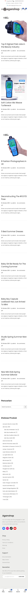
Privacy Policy (6, 540)
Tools (4, 499)
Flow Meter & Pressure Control (11, 446)
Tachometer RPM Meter (9, 494)
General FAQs (6, 562)
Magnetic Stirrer (7, 457)
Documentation (6, 557)
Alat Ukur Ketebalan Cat (10, 429)
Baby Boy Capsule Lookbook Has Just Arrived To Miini (13, 302)
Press (3, 548)
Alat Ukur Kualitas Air (9, 432)
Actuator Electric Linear (9, 424)
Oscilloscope (6, 466)
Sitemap (4, 545)
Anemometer (6, 441)
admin (14, 51)
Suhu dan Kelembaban (9, 491)
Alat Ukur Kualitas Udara (10, 435)
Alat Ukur (5, 427)
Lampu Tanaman (7, 449)
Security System (7, 477)
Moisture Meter (7, 463)
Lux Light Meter (7, 455)
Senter (4, 480)
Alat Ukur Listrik (8, 438)
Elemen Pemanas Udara (9, 443)
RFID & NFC (5, 474)
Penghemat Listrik (7, 469)
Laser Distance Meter (8, 452)
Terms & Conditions (7, 542)
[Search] (25, 406)
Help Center (5, 559)
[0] (22, 9)
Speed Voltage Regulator (9, 488)
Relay (4, 471)
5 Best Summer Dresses (12, 231)
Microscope (6, 460)
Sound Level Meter (8, 485)
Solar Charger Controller (9, 483)
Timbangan (6, 497)
